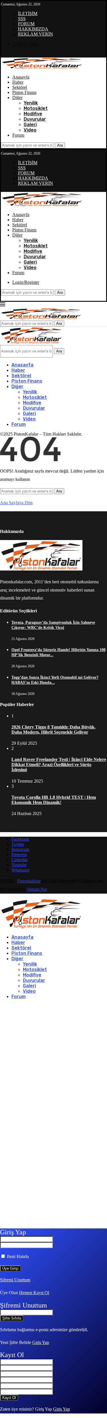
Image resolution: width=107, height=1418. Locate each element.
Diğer (17, 97)
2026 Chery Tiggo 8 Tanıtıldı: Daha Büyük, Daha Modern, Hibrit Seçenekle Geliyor (53, 729)
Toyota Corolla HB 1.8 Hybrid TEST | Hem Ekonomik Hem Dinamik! (53, 800)
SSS (22, 18)
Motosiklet (36, 108)
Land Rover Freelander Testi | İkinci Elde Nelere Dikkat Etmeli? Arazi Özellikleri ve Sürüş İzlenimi (58, 764)
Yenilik (31, 103)
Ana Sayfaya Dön (16, 502)
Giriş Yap (40, 1342)
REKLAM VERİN (35, 34)
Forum (18, 135)
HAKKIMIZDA (33, 28)
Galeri (30, 124)
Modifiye (33, 113)
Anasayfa (20, 77)
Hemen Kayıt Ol (34, 1292)
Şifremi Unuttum (15, 1279)
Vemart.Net (37, 889)
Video (30, 130)
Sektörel (19, 87)
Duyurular (35, 119)
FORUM (26, 23)
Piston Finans (24, 92)
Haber (17, 82)
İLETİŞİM (27, 13)
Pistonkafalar (29, 881)
